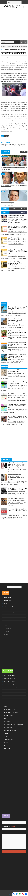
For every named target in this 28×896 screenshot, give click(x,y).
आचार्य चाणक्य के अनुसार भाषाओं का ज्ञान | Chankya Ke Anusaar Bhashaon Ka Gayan (17, 251)
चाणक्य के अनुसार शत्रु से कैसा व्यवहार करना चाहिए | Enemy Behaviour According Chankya (17, 227)
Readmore (17, 222)
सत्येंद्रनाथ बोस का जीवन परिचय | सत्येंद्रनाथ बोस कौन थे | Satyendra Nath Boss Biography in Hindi (16, 464)
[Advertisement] (14, 25)
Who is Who (7, 748)
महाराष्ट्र (7, 49)
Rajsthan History (8, 727)
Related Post (5, 152)
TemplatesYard (14, 892)
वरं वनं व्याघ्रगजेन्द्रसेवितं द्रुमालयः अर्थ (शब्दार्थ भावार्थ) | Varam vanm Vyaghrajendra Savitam (16, 263)
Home (2, 49)
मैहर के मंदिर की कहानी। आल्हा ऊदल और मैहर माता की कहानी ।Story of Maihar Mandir (17, 344)
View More (24, 151)
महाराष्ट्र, (11, 57)
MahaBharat (7, 628)
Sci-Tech (6, 634)
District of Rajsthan (9, 678)
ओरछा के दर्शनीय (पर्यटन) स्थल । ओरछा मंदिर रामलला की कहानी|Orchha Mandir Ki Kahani (17, 308)
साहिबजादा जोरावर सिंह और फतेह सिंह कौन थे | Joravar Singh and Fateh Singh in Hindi (17, 418)
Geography (7, 691)
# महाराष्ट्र (7, 136)
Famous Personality (9, 613)
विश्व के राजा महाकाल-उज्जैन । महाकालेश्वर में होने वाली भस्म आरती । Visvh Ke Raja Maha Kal (17, 332)
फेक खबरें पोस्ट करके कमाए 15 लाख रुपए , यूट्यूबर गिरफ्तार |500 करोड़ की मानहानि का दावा (14, 186)
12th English (7, 603)
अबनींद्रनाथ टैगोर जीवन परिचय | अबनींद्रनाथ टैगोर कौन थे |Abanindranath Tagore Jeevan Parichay (16, 477)
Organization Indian (10, 709)
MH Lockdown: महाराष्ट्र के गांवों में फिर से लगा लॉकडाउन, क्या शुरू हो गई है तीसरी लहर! (14, 168)
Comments (23, 212)
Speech (6, 736)
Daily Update (5, 156)
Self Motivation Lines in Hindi (16, 216)
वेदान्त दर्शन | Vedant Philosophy (16, 498)
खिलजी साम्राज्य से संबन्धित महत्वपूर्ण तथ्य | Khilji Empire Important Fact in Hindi (17, 406)
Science (6, 733)
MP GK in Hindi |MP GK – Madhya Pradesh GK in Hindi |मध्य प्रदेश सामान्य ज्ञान (17, 510)
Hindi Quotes (7, 619)
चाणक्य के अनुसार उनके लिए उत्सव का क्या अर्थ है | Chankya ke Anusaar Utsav (17, 238)
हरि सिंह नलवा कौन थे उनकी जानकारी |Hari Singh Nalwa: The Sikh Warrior (17, 488)
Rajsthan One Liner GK (10, 730)
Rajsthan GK (7, 721)
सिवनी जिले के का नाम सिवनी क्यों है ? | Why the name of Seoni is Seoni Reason (17, 394)
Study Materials (8, 739)
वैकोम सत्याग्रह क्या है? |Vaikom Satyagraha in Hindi (15, 370)
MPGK (5, 625)
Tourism (6, 742)
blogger (5, 208)
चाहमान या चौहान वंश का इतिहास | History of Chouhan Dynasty (17, 382)
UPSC (5, 745)
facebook (22, 208)
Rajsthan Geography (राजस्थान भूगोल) (13, 724)
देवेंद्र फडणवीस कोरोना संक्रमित (7, 202)
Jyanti (5, 622)
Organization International (12, 712)
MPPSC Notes (7, 703)
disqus (14, 208)
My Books (6, 631)
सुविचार (5, 212)
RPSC (5, 718)
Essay (5, 610)
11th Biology (7, 597)
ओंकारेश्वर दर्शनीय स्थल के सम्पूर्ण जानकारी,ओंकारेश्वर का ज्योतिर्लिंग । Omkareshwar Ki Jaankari (16, 320)
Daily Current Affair (9, 606)
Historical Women (9, 694)
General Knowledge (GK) (10, 616)
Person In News (8, 715)
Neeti (5, 706)
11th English (7, 600)
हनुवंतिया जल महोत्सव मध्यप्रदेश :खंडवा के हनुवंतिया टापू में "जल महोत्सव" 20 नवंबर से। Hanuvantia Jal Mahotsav (17, 356)
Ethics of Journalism (10, 681)
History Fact (7, 697)
